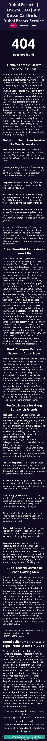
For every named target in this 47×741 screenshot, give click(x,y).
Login (33, 25)
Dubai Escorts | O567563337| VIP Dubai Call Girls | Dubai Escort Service (23, 12)
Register (23, 25)
